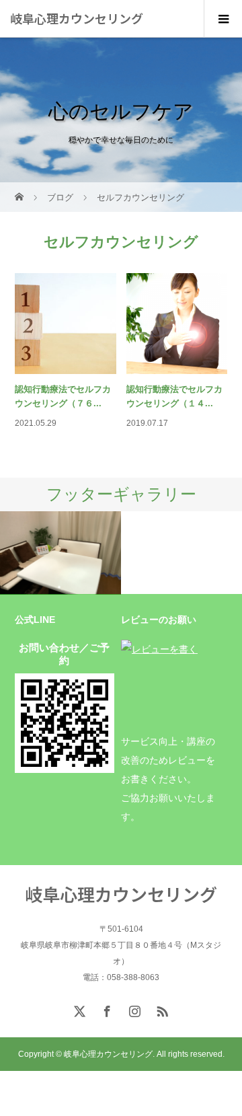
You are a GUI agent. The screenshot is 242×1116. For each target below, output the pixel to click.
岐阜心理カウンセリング (76, 18)
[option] (60, 553)
